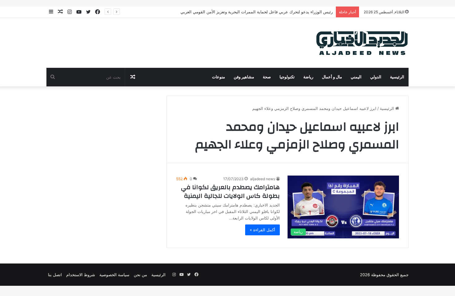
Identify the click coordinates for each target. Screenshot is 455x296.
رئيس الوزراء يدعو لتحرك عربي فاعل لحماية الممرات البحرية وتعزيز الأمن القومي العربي (256, 11)
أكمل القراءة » (262, 229)
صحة (267, 77)
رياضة (308, 77)
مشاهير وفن (244, 77)
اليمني (356, 77)
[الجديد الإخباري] (362, 42)
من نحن (140, 274)
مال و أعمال (332, 77)
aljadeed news (262, 178)
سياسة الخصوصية (114, 274)
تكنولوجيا (287, 77)
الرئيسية (397, 77)
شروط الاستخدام (80, 274)
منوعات (218, 77)
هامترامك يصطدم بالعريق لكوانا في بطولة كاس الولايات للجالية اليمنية (230, 191)
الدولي (375, 77)
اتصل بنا (55, 274)
